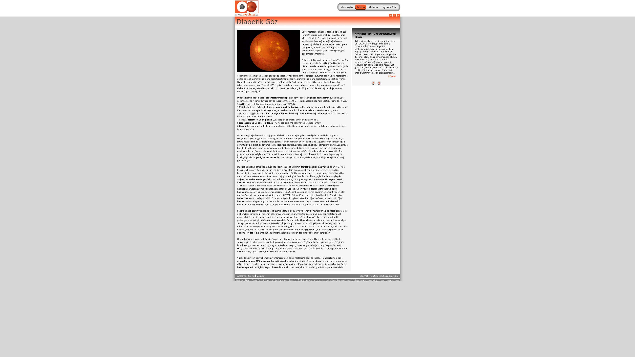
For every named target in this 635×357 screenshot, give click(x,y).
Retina (251, 275)
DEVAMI (392, 76)
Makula (260, 275)
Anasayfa (241, 275)
